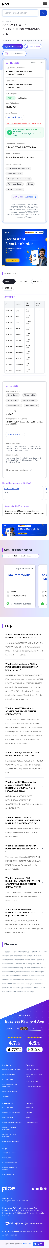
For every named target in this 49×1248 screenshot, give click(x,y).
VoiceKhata (6, 1096)
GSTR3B (23, 281)
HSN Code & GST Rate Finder (34, 1075)
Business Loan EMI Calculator (9, 1128)
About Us (29, 1108)
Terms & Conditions (9, 1153)
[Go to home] (22, 3)
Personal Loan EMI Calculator (9, 1135)
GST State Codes (32, 1081)
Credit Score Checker (33, 1086)
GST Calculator (7, 1108)
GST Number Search (33, 1069)
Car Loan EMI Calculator (11, 1141)
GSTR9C (8, 288)
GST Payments (7, 1079)
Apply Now (38, 1244)
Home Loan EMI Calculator (11, 1122)
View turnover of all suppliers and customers (23, 123)
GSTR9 (36, 281)
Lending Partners (32, 1122)
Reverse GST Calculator (11, 1113)
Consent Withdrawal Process (9, 1169)
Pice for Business (8, 1074)
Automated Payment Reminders (9, 1085)
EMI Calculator (7, 1117)
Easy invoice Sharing (9, 1091)
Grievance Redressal (9, 1163)
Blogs (28, 1117)
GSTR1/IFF (9, 281)
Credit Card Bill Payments (11, 1069)
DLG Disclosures (8, 1175)
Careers (29, 1113)
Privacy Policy (7, 1158)
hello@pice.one (8, 1201)
